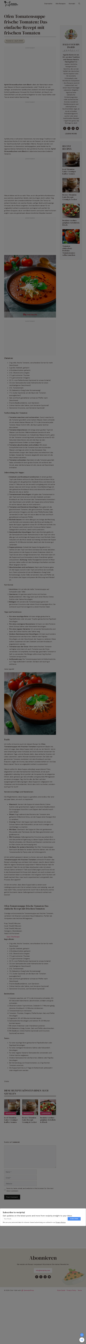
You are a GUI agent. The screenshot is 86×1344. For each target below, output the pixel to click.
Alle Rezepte (60, 4)
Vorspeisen (45, 1113)
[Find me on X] (68, 128)
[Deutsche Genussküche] (11, 3)
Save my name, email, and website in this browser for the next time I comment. (29, 1189)
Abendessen (10, 1113)
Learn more (71, 134)
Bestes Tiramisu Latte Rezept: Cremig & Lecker (29, 1119)
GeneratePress (29, 1290)
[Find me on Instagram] (73, 128)
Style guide (61, 1290)
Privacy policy (71, 1290)
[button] (79, 3)
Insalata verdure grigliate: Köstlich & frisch (47, 1119)
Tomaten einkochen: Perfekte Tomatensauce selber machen (68, 250)
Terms (80, 1290)
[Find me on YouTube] (77, 128)
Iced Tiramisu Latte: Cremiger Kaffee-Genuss (11, 1119)
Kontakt (72, 4)
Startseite (48, 4)
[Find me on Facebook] (64, 128)
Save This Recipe (13, 937)
